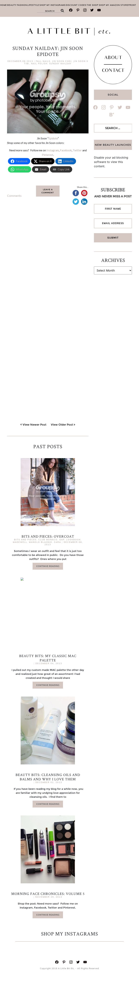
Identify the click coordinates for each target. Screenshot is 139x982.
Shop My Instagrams (52, 5)
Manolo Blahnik (40, 542)
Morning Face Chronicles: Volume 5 (48, 893)
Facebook (66, 150)
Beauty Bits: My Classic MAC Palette (47, 658)
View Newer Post (34, 424)
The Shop (92, 5)
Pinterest (47, 154)
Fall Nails (43, 61)
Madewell (20, 542)
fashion (22, 5)
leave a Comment (47, 191)
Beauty (11, 5)
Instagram (53, 150)
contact (113, 71)
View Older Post (62, 424)
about (113, 58)
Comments (14, 195)
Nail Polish (39, 63)
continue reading (47, 566)
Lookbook (73, 539)
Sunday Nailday (60, 63)
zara (57, 542)
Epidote (53, 138)
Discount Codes (76, 5)
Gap (61, 539)
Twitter (77, 150)
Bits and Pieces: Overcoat (48, 536)
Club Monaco (48, 539)
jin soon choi (62, 61)
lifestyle (33, 5)
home (3, 5)
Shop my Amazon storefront (117, 5)
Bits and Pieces (25, 539)
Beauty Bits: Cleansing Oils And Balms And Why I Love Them (48, 776)
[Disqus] (48, 264)
